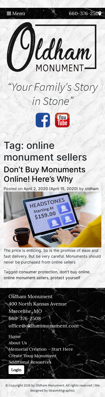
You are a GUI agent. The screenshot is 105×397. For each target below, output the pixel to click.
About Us (18, 343)
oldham (92, 188)
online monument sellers (26, 277)
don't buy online (74, 271)
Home (15, 336)
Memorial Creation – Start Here (41, 349)
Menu (18, 13)
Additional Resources (30, 362)
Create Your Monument (33, 355)
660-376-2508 (85, 13)
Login (16, 369)
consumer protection (38, 271)
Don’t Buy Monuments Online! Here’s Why (44, 174)
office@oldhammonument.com (44, 326)
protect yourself (65, 277)
